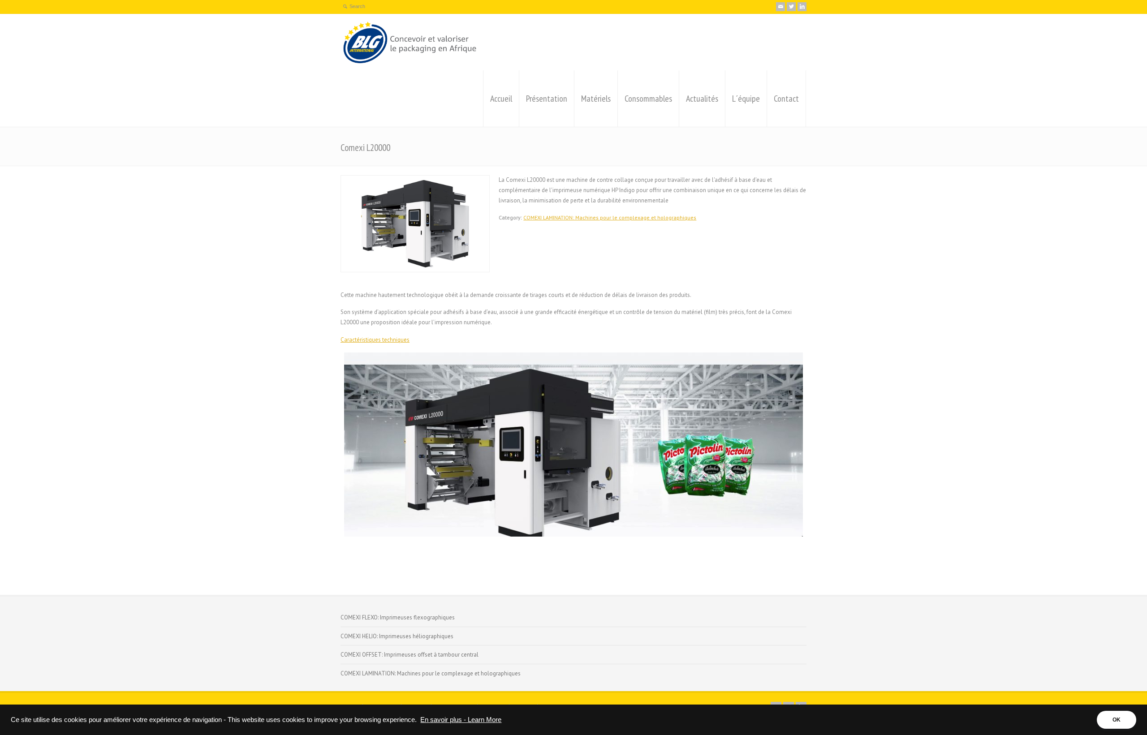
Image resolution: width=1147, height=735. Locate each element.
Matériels (596, 98)
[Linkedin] (802, 6)
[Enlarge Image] (415, 180)
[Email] (780, 6)
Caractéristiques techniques (375, 340)
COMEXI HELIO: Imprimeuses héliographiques (397, 636)
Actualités (702, 98)
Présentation (546, 98)
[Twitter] (791, 6)
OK (1117, 720)
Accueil (501, 98)
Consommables (648, 98)
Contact (786, 98)
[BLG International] (410, 42)
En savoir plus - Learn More (460, 719)
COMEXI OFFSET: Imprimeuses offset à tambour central (410, 654)
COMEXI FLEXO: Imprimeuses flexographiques (398, 617)
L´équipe (746, 98)
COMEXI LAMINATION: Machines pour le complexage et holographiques (609, 217)
